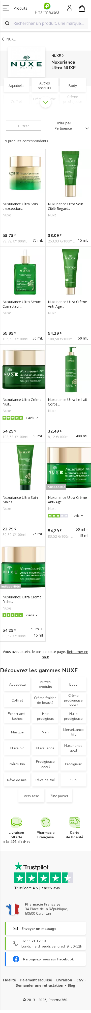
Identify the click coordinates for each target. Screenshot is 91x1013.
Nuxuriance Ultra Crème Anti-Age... (67, 304)
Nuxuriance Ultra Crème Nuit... (22, 402)
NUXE (56, 55)
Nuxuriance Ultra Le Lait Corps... (67, 402)
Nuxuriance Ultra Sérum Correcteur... (22, 304)
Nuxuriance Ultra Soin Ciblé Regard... (65, 206)
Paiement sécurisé (36, 980)
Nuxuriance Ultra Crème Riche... (22, 599)
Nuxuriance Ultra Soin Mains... (20, 499)
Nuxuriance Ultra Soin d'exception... (20, 206)
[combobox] (45, 23)
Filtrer (23, 126)
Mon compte (70, 8)
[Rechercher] (8, 23)
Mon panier (82, 8)
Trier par (63, 123)
